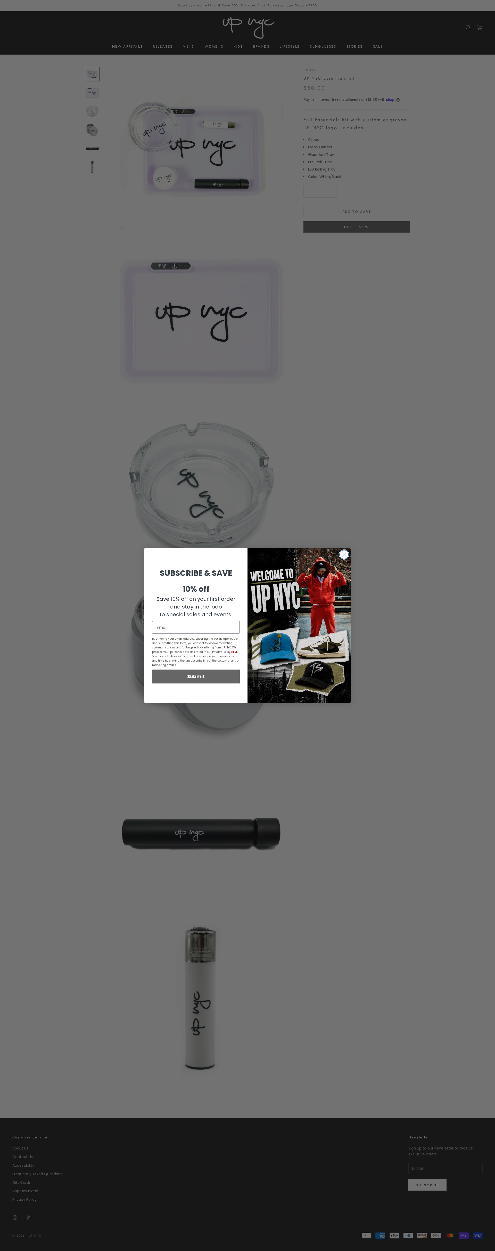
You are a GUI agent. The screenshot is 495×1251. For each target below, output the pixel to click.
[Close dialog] (344, 554)
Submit (196, 676)
